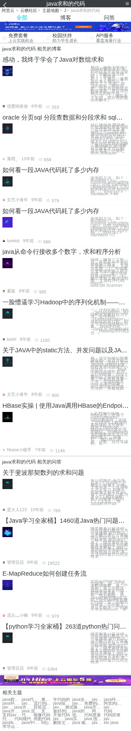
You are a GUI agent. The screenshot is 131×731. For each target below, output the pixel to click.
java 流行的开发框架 (31, 711)
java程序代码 (12, 700)
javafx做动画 (12, 723)
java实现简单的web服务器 (74, 719)
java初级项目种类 (98, 723)
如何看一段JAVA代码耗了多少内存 (50, 170)
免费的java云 (93, 703)
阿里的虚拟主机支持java (98, 711)
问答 (109, 18)
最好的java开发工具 (62, 711)
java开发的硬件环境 (24, 707)
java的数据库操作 (82, 711)
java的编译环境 (28, 703)
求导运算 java (12, 727)
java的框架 (98, 700)
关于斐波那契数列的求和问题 (43, 472)
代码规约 (22, 719)
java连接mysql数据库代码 (82, 700)
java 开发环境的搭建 (110, 707)
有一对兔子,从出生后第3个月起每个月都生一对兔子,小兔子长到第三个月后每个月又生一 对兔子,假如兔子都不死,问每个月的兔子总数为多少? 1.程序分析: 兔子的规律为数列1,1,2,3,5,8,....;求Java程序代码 (109, 492)
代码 (108, 711)
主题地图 (50, 10)
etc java (111, 723)
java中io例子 (31, 723)
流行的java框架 (43, 703)
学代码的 (61, 700)
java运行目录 (110, 719)
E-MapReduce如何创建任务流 (44, 573)
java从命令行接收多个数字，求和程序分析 (61, 251)
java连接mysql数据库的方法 (59, 719)
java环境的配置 (113, 700)
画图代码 (42, 719)
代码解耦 (28, 715)
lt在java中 (47, 723)
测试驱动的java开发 (74, 707)
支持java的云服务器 (47, 711)
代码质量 (92, 715)
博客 (65, 18)
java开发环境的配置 (12, 711)
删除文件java (62, 723)
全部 (22, 18)
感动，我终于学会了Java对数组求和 (53, 59)
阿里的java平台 (113, 703)
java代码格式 (31, 700)
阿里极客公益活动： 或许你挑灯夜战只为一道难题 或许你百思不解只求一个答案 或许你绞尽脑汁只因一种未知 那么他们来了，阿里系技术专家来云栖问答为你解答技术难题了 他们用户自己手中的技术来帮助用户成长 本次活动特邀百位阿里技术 (109, 542)
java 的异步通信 (78, 703)
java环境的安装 (12, 703)
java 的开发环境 (8, 707)
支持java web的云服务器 (12, 715)
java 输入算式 (82, 723)
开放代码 (61, 715)
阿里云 (8, 10)
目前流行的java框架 (43, 707)
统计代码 (78, 715)
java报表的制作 (62, 703)
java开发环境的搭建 (93, 707)
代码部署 (112, 715)
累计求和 (47, 700)
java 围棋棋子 (93, 719)
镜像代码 (42, 715)
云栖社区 (28, 10)
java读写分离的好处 (59, 707)
